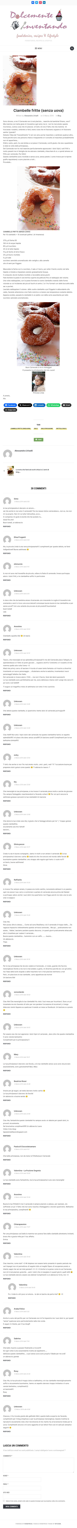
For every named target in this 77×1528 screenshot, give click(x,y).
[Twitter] (36, 2)
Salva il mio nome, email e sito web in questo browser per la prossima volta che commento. (35, 1501)
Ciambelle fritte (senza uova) (21, 428)
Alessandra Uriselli (31, 116)
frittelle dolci (61, 428)
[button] (38, 48)
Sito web (6, 1492)
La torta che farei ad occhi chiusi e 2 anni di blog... (32, 471)
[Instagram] (40, 2)
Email (5, 1484)
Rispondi (7, 526)
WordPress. (28, 1524)
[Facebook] (33, 2)
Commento (7, 1456)
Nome (5, 1476)
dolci (36, 428)
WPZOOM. (58, 1524)
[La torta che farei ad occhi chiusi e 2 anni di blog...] (10, 471)
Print (40, 439)
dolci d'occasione (47, 428)
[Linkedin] (44, 2)
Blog (59, 116)
